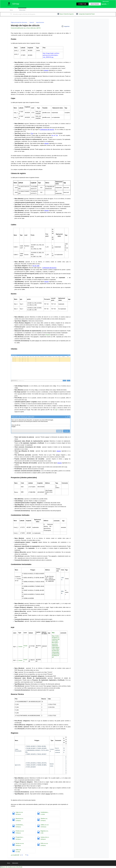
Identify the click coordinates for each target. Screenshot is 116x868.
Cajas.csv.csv (19, 812)
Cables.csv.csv (45, 825)
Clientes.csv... (44, 818)
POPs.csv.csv (44, 843)
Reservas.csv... (20, 818)
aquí (56, 409)
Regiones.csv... (45, 831)
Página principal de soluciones (19, 22)
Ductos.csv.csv (20, 843)
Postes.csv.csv (20, 831)
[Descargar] (54, 425)
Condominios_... (45, 812)
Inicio (11, 10)
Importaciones (40, 22)
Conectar (82, 4)
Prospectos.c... (20, 837)
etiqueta (48, 334)
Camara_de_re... (45, 837)
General (32, 22)
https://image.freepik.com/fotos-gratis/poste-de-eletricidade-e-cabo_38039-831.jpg (51, 55)
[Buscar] (11, 14)
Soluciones (22, 10)
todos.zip (18, 849)
